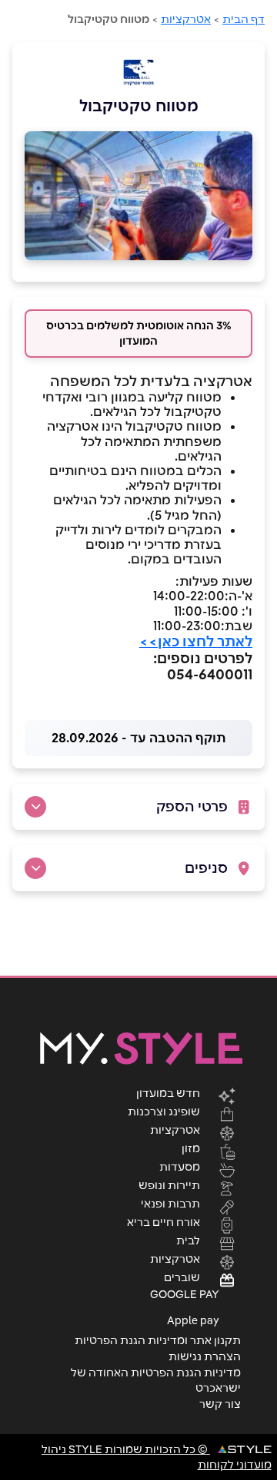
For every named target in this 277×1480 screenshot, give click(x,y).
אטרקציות (186, 19)
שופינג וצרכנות (164, 1111)
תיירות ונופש (169, 1184)
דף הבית (243, 19)
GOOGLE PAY (184, 1294)
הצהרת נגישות (205, 1356)
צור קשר (220, 1404)
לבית (188, 1240)
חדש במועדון (168, 1092)
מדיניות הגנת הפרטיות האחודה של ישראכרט (156, 1380)
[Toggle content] (35, 807)
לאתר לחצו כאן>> (195, 641)
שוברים (182, 1276)
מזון (191, 1147)
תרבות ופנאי (170, 1203)
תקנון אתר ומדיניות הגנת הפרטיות (158, 1340)
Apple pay (193, 1320)
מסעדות (179, 1166)
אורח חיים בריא (163, 1221)
